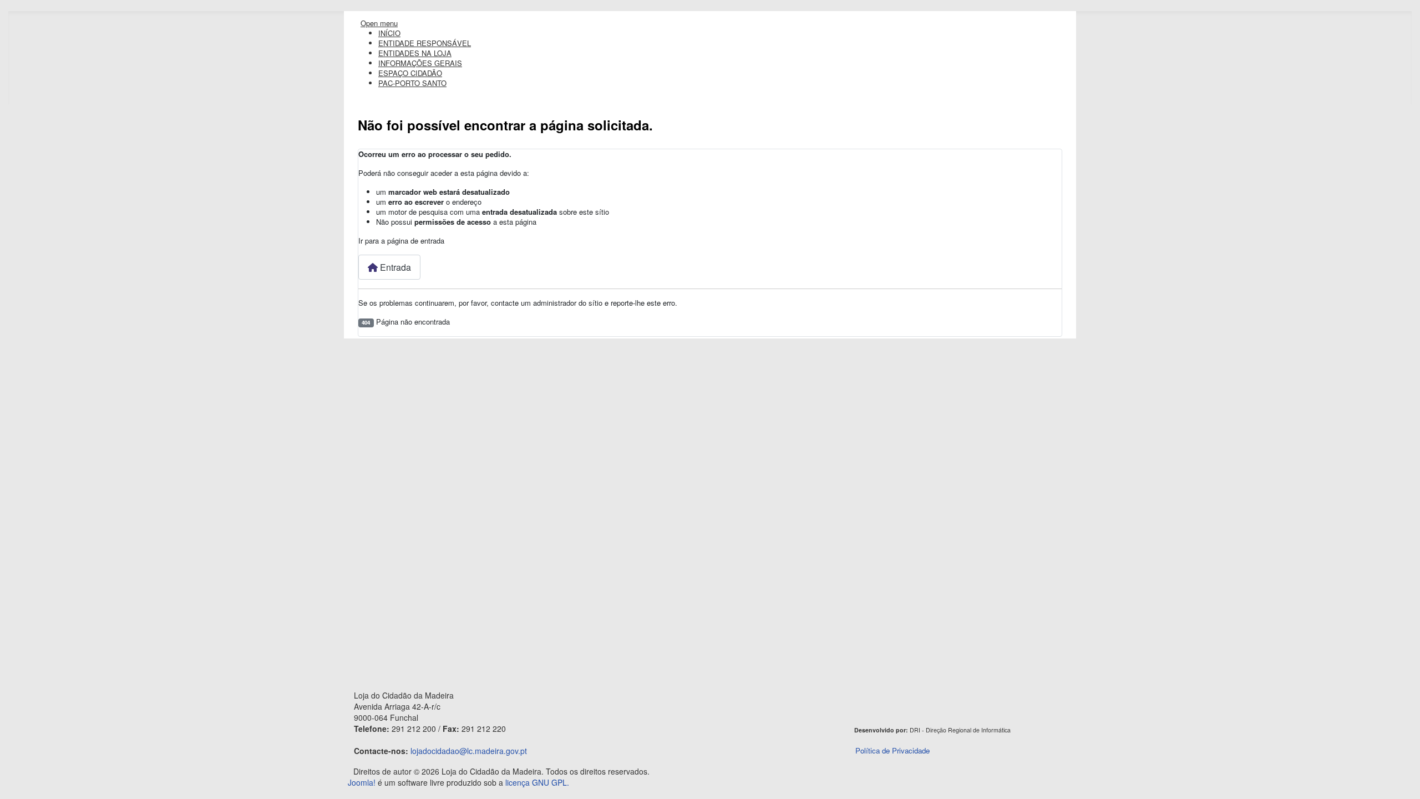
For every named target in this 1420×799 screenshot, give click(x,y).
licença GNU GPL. (537, 782)
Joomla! (362, 782)
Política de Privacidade (892, 750)
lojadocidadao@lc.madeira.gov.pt (468, 750)
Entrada (394, 267)
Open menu (379, 23)
